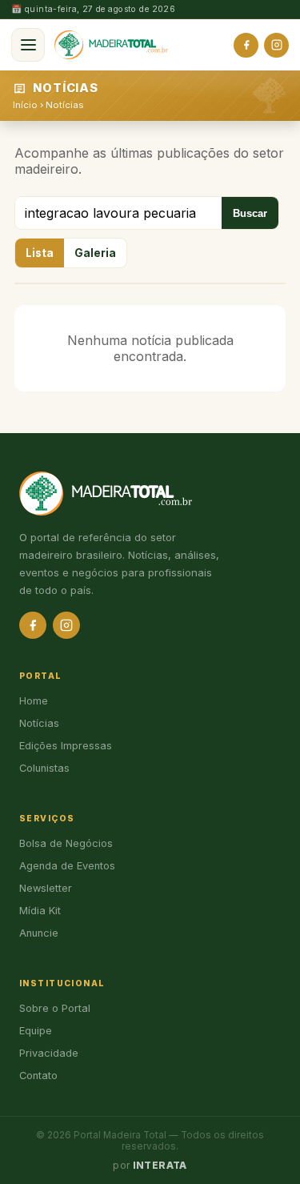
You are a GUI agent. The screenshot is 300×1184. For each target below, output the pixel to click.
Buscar (250, 213)
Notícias (64, 104)
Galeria (95, 253)
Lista (40, 253)
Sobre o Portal (54, 1008)
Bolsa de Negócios (66, 843)
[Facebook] (246, 45)
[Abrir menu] (28, 45)
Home (33, 701)
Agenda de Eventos (67, 866)
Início (25, 104)
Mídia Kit (40, 911)
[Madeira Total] (111, 44)
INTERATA (160, 1165)
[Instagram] (276, 45)
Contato (38, 1076)
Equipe (35, 1031)
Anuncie (38, 933)
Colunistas (44, 768)
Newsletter (45, 888)
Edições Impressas (65, 746)
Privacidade (48, 1053)
